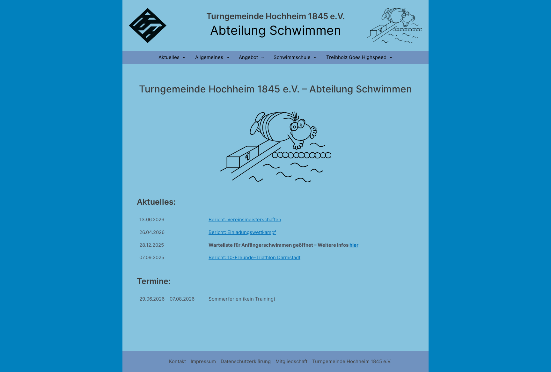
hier (353, 245)
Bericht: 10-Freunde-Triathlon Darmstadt (254, 257)
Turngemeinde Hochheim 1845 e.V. (275, 16)
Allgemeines (209, 57)
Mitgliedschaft (291, 361)
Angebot (248, 57)
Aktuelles (169, 57)
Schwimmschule (292, 57)
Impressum (203, 361)
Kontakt (177, 361)
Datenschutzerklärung (246, 361)
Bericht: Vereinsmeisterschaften (245, 219)
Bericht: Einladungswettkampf (242, 232)
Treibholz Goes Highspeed (356, 57)
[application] (183, 57)
